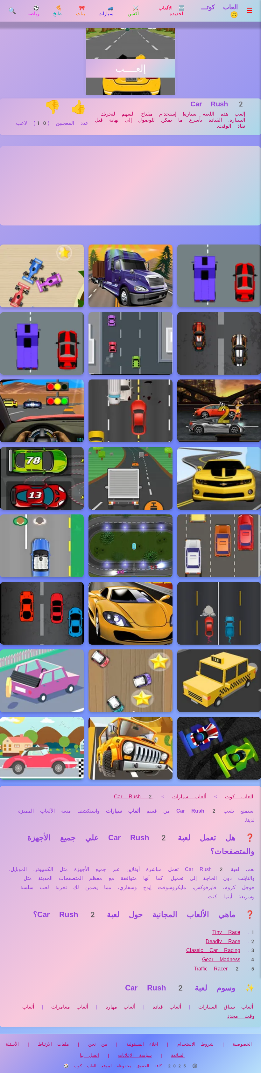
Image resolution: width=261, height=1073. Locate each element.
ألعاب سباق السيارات (225, 1007)
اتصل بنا (89, 1055)
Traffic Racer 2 (217, 969)
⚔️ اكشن (133, 11)
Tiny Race (226, 932)
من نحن (97, 1044)
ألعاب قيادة (166, 1007)
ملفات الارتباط (53, 1044)
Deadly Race (223, 941)
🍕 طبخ (57, 11)
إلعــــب (130, 68)
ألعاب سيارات (189, 797)
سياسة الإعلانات (135, 1055)
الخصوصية (242, 1044)
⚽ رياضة (33, 11)
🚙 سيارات (106, 11)
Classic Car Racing (213, 950)
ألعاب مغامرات (69, 1007)
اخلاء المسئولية (142, 1044)
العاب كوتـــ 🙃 (219, 10)
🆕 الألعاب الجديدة (172, 11)
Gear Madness (221, 959)
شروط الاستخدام (195, 1044)
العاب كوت (239, 797)
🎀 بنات (80, 11)
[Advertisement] (130, 185)
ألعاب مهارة (120, 1007)
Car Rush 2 (133, 797)
